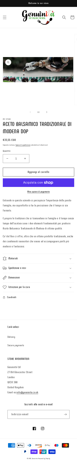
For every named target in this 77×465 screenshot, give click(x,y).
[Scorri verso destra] (47, 112)
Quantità (6, 151)
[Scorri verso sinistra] (30, 112)
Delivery (11, 337)
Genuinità (35, 458)
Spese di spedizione (23, 145)
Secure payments (15, 345)
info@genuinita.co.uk (27, 392)
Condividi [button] (11, 297)
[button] (5, 17)
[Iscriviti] (65, 414)
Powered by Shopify (44, 458)
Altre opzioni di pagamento (38, 191)
